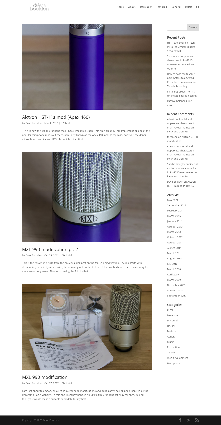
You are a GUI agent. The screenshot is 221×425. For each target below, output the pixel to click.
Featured (161, 7)
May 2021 (172, 200)
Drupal (171, 325)
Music (188, 7)
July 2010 (172, 263)
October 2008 (175, 290)
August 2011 (174, 248)
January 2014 (174, 221)
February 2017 (175, 210)
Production (173, 347)
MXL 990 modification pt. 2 (50, 249)
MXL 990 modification (45, 377)
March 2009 (174, 279)
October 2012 (175, 237)
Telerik (171, 352)
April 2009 (173, 274)
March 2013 (174, 231)
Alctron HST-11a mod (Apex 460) (56, 117)
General (176, 7)
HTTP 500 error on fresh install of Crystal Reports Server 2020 (181, 47)
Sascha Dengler (176, 164)
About (132, 7)
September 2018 (176, 205)
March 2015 (174, 216)
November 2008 (176, 285)
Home (120, 7)
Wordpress (173, 363)
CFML (170, 310)
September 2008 (176, 295)
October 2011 (175, 242)
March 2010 (174, 269)
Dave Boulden (34, 123)
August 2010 (174, 258)
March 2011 (174, 253)
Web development (177, 357)
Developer (146, 7)
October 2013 (175, 226)
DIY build (66, 123)
